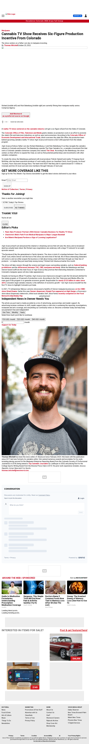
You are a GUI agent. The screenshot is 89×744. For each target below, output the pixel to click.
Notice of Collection (10, 189)
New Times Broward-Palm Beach (77, 714)
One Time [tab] (6, 312)
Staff (48, 715)
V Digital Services (74, 723)
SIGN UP (7, 186)
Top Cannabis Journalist (38, 464)
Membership (50, 726)
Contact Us (50, 712)
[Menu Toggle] (3, 15)
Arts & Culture (6, 715)
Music (4, 718)
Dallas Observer (73, 710)
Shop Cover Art (51, 723)
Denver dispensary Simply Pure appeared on (53, 291)
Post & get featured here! (73, 630)
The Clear (50, 151)
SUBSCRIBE (8, 208)
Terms (22, 189)
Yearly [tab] (22, 312)
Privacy (29, 189)
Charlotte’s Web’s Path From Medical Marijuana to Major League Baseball (35, 235)
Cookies (34, 735)
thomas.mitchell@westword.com (15, 470)
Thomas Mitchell (11, 45)
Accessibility (48, 735)
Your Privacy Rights (74, 735)
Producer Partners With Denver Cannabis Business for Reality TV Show (38, 232)
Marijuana (6, 31)
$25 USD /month (23, 319)
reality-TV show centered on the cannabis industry (23, 129)
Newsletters (6, 723)
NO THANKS (20, 208)
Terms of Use (30, 718)
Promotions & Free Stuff (33, 710)
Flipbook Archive (52, 720)
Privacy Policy (30, 720)
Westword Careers (52, 718)
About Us (49, 710)
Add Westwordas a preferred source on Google (15, 115)
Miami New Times (74, 717)
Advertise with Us (31, 712)
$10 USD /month (8, 319)
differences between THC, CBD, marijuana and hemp (39, 267)
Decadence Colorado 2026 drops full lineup (44, 21)
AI (59, 735)
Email (4, 180)
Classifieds (28, 715)
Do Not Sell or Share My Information (45, 741)
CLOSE (5, 224)
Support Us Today (9, 325)
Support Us (77, 15)
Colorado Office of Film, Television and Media (23, 133)
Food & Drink (6, 712)
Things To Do (6, 720)
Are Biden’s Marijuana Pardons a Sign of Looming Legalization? (31, 237)
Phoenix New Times (75, 720)
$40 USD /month (38, 319)
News (3, 710)
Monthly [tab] (15, 312)
